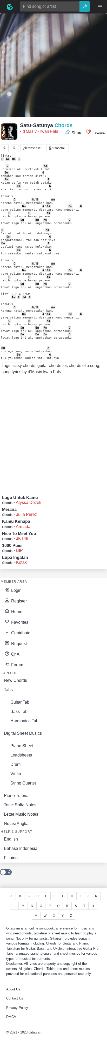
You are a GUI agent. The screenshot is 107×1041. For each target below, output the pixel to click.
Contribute (20, 633)
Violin (15, 774)
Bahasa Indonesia (20, 848)
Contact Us (14, 998)
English (11, 839)
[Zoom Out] (5, 148)
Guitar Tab (19, 702)
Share (77, 133)
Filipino (11, 858)
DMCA (11, 1017)
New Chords (15, 680)
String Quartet (23, 783)
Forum (16, 665)
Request (18, 643)
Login (16, 590)
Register (18, 601)
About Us (13, 989)
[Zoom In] (14, 148)
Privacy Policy (17, 1008)
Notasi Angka (16, 823)
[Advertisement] (53, 66)
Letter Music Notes (21, 814)
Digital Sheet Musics (23, 733)
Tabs (8, 690)
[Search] (84, 6)
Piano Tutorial (17, 795)
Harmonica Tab (24, 721)
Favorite (98, 133)
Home (16, 611)
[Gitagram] (10, 6)
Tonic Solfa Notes (20, 805)
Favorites (19, 622)
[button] (100, 6)
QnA (14, 654)
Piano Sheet (21, 746)
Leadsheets (21, 755)
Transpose (33, 148)
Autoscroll (58, 148)
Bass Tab (19, 711)
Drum (15, 764)
